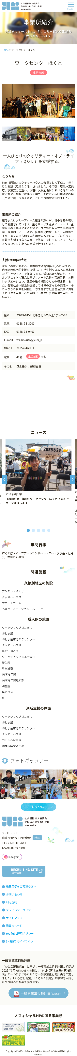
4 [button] (43, 530)
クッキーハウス (11, 597)
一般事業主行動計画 (41, 993)
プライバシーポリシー (20, 910)
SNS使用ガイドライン (19, 941)
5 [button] (48, 530)
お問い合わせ (14, 894)
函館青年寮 (9, 674)
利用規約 (11, 902)
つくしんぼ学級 (11, 740)
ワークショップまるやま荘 (18, 657)
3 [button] (38, 530)
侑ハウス (7, 692)
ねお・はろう (10, 651)
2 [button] (33, 530)
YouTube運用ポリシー (20, 933)
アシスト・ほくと (13, 591)
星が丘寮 (7, 668)
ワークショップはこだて (17, 628)
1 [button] (28, 530)
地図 (37, 838)
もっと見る (38, 807)
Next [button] (72, 481)
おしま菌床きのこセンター (18, 639)
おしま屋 (7, 633)
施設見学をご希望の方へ (21, 886)
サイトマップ (14, 918)
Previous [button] (4, 481)
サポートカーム (11, 603)
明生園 (6, 686)
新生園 (6, 663)
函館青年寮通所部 (13, 680)
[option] (38, 101)
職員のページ (14, 925)
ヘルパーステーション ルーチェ (22, 609)
